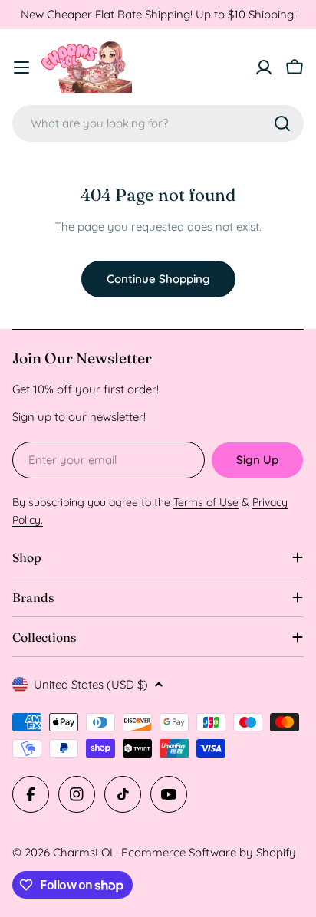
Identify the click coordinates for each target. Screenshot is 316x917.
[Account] (264, 67)
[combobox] (158, 123)
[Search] (282, 123)
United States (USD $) (91, 684)
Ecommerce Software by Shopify (208, 852)
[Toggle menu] (21, 67)
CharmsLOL (84, 852)
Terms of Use (206, 502)
